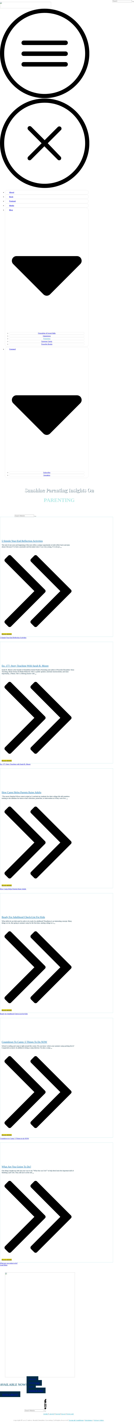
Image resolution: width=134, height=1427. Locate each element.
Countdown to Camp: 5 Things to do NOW (24, 1042)
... (61, 547)
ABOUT (51, 1414)
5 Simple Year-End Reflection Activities (22, 541)
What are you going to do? (16, 1166)
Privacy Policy (99, 1420)
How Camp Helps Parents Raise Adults (21, 792)
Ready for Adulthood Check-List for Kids (23, 917)
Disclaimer (89, 1420)
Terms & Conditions (76, 1420)
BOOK (58, 1414)
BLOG (63, 1414)
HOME (45, 1414)
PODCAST (70, 1414)
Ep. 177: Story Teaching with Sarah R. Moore (25, 665)
